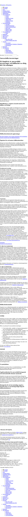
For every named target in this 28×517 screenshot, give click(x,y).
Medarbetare (8, 50)
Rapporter (5, 46)
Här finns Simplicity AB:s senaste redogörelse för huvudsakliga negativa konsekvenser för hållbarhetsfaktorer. (13, 137)
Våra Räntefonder (6, 23)
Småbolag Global (9, 20)
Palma (6, 33)
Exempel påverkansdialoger (6, 243)
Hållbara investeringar (22, 301)
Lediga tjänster (8, 51)
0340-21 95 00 (19, 432)
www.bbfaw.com (10, 235)
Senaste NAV (6, 35)
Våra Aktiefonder (6, 14)
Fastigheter (7, 22)
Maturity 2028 (8, 29)
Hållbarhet (5, 34)
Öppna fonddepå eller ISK (11, 40)
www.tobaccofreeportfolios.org (13, 240)
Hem (4, 9)
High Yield (7, 28)
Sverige (7, 17)
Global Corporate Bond (10, 27)
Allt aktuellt (7, 43)
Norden (7, 15)
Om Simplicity (6, 47)
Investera (5, 38)
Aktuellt (4, 41)
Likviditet (7, 24)
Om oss (7, 49)
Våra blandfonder (6, 31)
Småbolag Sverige (9, 18)
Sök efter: (2, 55)
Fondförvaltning (6, 11)
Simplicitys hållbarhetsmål (17, 285)
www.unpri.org (7, 346)
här (9, 439)
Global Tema (8, 19)
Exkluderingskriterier (8, 264)
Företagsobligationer (9, 25)
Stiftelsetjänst (5, 13)
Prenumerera (8, 45)
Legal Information (9, 52)
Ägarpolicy (2, 242)
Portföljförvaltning (7, 12)
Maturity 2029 (8, 30)
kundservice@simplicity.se (7, 434)
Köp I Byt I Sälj (8, 39)
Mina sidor (5, 36)
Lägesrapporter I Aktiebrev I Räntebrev (13, 44)
